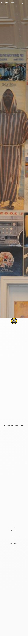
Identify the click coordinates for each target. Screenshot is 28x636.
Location (13, 2)
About (6, 2)
